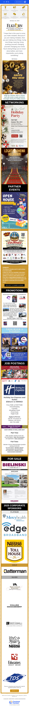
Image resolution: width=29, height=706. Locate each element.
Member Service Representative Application (15, 451)
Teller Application (18, 438)
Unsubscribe (6, 698)
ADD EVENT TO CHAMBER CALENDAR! (14, 285)
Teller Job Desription (19, 437)
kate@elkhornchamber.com (17, 277)
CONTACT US (14, 690)
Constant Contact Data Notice (20, 698)
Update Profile (11, 698)
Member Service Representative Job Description (14, 448)
